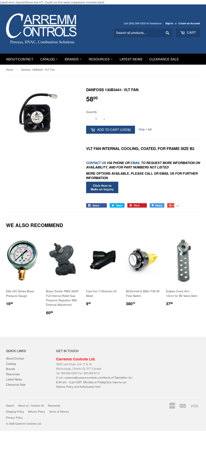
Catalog (48, 59)
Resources (99, 59)
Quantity (91, 112)
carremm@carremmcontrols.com (83, 377)
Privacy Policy (14, 417)
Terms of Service (59, 411)
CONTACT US (96, 162)
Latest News (131, 59)
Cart (191, 32)
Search (10, 405)
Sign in (169, 23)
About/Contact (19, 59)
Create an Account (189, 23)
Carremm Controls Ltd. (28, 423)
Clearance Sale (164, 59)
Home (9, 69)
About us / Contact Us (31, 405)
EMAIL (135, 162)
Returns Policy (36, 411)
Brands (72, 59)
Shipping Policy (15, 411)
